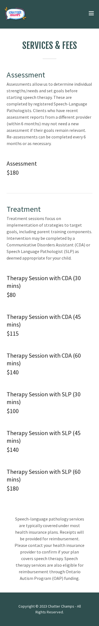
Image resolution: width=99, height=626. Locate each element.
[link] (15, 13)
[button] (91, 13)
